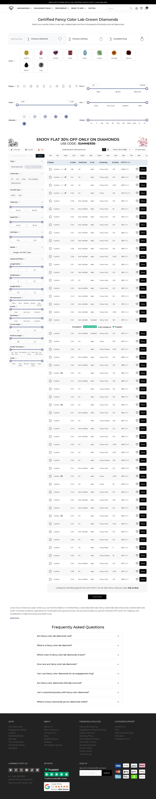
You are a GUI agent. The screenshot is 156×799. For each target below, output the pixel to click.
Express (30, 149)
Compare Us (50, 733)
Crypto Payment (87, 733)
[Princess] (24, 86)
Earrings (12, 739)
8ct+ (139, 155)
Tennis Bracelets (16, 742)
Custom (12, 733)
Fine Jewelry (61, 8)
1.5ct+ (66, 155)
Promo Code (85, 748)
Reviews (48, 742)
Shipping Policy (86, 736)
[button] (26, 54)
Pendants (13, 748)
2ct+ (74, 155)
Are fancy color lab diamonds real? (54, 636)
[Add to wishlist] (137, 169)
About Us (48, 727)
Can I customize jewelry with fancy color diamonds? (63, 692)
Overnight (17, 149)
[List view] (104, 149)
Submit (40, 156)
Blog (46, 736)
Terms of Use (85, 754)
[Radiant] (63, 86)
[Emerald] (44, 86)
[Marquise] (70, 86)
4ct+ (108, 155)
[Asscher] (57, 86)
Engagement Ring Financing (92, 730)
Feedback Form (122, 739)
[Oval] (37, 86)
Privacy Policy (85, 751)
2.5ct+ (82, 155)
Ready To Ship (77, 8)
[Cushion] (31, 86)
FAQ (117, 730)
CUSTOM (91, 8)
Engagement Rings (17, 730)
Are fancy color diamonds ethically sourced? (59, 683)
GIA (17, 179)
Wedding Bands (16, 736)
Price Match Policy (88, 742)
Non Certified (33, 179)
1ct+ (57, 155)
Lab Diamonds (23, 8)
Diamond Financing (88, 727)
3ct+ (91, 155)
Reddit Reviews (51, 739)
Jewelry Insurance (87, 745)
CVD (19, 195)
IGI (12, 179)
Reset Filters (142, 149)
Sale (42, 149)
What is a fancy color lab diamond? (54, 645)
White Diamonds (17, 167)
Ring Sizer (119, 736)
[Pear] (50, 86)
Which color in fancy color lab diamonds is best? (61, 655)
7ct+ (131, 155)
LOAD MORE (97, 597)
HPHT (13, 195)
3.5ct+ (99, 155)
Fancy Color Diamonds (33, 167)
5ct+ (116, 155)
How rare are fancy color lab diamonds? (57, 664)
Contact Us (120, 727)
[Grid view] (108, 149)
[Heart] (76, 86)
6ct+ (123, 155)
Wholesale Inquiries (53, 745)
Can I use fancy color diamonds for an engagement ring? (65, 673)
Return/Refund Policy (89, 739)
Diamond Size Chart (124, 733)
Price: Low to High (120, 149)
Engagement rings (42, 8)
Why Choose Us (51, 730)
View (143, 169)
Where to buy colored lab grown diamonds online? (62, 702)
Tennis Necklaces (17, 745)
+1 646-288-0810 (17, 776)
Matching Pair (16, 183)
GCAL (24, 179)
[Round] (18, 86)
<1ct (50, 155)
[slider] (88, 88)
